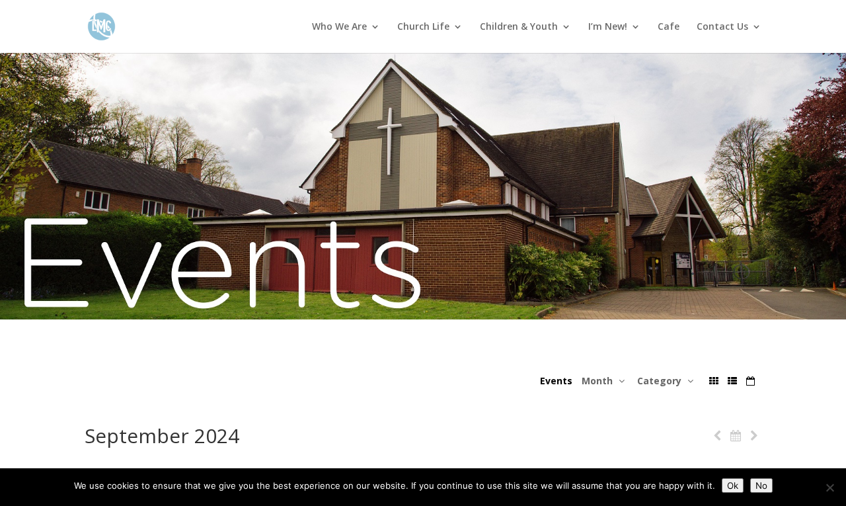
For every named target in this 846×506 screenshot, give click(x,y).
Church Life (423, 27)
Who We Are (339, 27)
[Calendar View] (750, 380)
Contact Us (722, 27)
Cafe (668, 27)
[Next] (754, 435)
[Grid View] (714, 380)
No (761, 485)
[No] (829, 487)
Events (556, 380)
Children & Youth (519, 27)
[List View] (732, 380)
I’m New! (607, 27)
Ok (732, 485)
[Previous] (717, 435)
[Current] (735, 435)
